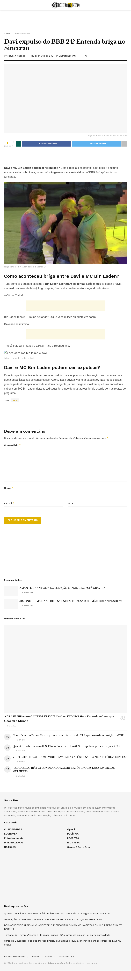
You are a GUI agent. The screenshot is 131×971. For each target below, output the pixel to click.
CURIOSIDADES (13, 829)
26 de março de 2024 (43, 56)
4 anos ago (27, 592)
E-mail (9, 503)
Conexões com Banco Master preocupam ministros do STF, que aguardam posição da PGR (68, 735)
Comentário (12, 445)
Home (7, 33)
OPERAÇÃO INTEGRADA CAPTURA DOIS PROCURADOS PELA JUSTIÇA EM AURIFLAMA (53, 919)
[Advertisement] (65, 20)
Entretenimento (22, 33)
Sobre (48, 956)
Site (70, 503)
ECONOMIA (10, 833)
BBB (15, 400)
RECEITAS (73, 838)
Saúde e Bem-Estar (79, 847)
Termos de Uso (65, 956)
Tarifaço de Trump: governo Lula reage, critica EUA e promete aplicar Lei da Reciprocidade (57, 935)
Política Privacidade (14, 956)
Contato (35, 956)
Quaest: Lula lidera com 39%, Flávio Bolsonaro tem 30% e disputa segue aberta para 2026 (66, 746)
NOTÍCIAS (10, 847)
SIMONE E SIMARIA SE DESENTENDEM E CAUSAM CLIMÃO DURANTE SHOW (70, 601)
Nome (9, 488)
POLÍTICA (72, 833)
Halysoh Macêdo (16, 56)
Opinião (71, 829)
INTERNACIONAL (14, 842)
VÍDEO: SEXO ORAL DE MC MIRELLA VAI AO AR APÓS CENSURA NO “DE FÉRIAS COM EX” (70, 757)
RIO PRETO (73, 842)
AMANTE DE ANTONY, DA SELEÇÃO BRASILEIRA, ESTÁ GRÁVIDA (62, 587)
